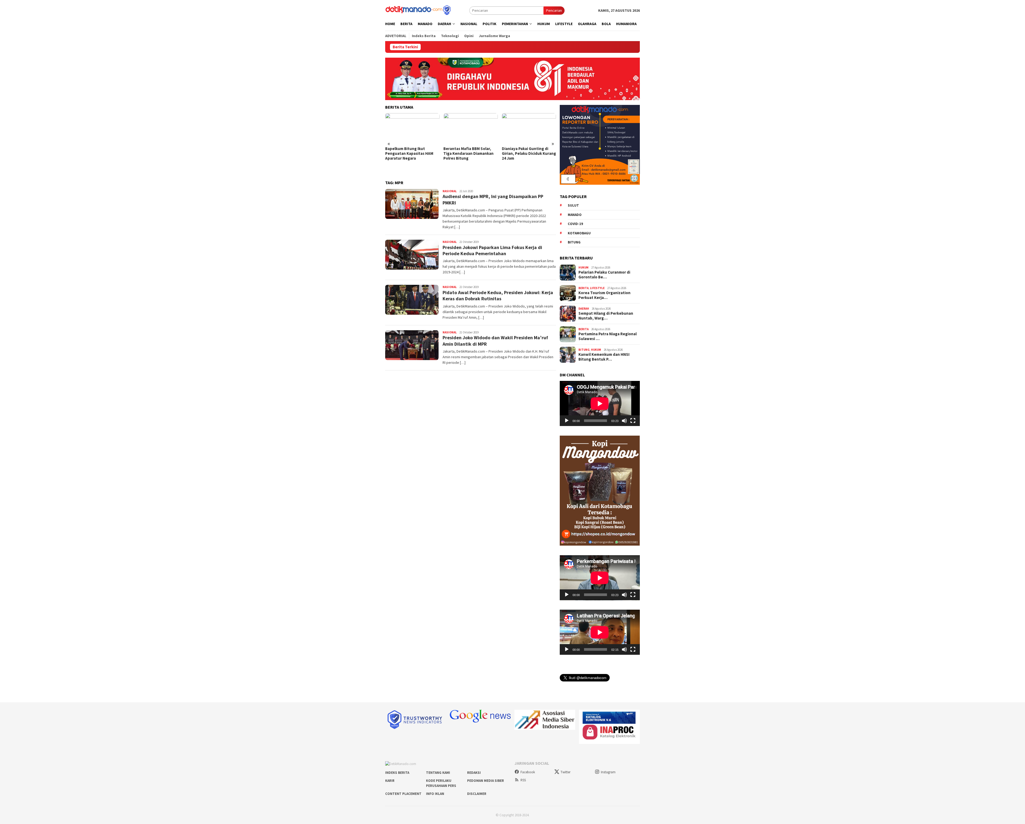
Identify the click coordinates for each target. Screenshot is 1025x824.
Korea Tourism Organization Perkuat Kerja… (604, 295)
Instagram (608, 772)
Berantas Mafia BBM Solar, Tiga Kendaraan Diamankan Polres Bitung (468, 153)
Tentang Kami (438, 772)
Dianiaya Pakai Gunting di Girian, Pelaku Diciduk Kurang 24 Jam (529, 153)
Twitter (565, 772)
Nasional (450, 191)
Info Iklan (435, 793)
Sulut (573, 205)
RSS (523, 780)
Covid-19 (575, 224)
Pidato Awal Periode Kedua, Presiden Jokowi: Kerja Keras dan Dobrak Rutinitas (498, 295)
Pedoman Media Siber (485, 780)
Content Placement (403, 793)
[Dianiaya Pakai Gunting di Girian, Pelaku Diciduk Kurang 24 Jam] (529, 128)
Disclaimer (476, 793)
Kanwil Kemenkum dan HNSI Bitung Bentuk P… (603, 357)
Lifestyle (597, 288)
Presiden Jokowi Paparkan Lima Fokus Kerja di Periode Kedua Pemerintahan (492, 250)
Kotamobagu (579, 233)
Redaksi (474, 772)
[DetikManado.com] (418, 9)
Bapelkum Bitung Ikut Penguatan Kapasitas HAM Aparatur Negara (409, 153)
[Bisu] (624, 420)
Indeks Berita (397, 772)
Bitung (574, 242)
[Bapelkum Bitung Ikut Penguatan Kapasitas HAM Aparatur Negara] (412, 128)
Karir (390, 780)
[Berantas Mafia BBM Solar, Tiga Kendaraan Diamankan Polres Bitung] (470, 128)
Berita (583, 288)
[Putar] (566, 420)
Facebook (528, 772)
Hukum (583, 267)
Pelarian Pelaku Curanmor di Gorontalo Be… (604, 274)
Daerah (583, 308)
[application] (600, 403)
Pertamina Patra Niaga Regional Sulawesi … (607, 336)
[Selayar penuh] (633, 420)
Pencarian (554, 10)
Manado (575, 214)
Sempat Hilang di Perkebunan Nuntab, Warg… (605, 316)
